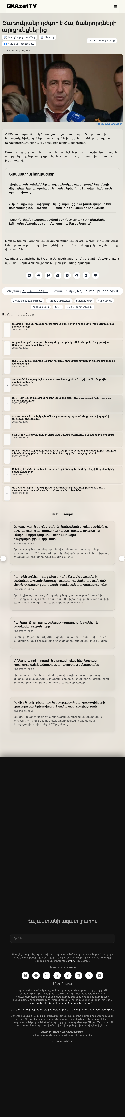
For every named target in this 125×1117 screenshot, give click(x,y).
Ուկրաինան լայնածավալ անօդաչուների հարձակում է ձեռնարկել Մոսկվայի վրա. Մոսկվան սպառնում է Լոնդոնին (61, 343)
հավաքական (41, 306)
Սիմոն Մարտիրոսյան (79, 306)
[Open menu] (115, 6)
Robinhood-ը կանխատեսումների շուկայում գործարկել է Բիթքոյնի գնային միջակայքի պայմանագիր (63, 362)
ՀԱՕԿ (57, 306)
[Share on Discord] (39, 275)
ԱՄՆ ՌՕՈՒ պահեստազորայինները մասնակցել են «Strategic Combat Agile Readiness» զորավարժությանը (62, 399)
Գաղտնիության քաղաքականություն (92, 1009)
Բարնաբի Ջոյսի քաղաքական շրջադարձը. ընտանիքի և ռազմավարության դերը (56, 624)
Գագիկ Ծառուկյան (59, 300)
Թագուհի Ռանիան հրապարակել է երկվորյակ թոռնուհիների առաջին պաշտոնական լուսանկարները (63, 325)
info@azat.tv (68, 960)
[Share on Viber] (95, 275)
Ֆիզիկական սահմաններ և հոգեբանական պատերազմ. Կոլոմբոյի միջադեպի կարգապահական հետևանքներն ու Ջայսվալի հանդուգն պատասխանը (60, 188)
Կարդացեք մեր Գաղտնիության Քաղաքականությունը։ (62, 1003)
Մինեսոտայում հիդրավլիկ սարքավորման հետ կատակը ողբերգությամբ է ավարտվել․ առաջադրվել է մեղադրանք (56, 663)
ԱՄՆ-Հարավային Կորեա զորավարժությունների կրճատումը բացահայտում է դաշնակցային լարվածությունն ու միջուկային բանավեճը (58, 488)
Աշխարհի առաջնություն (27, 300)
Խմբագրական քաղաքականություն (47, 1009)
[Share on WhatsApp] (58, 275)
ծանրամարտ (84, 300)
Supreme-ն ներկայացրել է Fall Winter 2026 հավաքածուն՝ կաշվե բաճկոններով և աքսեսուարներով (59, 380)
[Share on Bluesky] (48, 275)
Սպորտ (26, 50)
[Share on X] (67, 275)
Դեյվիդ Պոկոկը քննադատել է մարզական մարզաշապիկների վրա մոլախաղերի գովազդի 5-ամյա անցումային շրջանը (59, 704)
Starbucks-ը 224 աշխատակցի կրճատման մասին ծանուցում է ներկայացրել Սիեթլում (63, 435)
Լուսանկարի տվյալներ (110, 123)
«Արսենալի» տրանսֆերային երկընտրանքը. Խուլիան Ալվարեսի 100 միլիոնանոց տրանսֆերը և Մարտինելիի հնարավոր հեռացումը (60, 206)
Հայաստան (105, 300)
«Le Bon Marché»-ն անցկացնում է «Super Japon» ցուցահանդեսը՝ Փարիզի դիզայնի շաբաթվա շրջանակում (61, 417)
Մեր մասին (17, 1009)
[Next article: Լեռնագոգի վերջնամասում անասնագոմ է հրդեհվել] (121, 558)
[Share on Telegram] (29, 275)
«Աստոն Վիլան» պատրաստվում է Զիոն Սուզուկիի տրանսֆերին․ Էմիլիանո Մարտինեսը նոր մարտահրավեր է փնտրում (58, 221)
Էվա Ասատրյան (35, 291)
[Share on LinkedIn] (86, 275)
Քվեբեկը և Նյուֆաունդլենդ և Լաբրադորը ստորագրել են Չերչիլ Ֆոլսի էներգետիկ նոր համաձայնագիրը (63, 470)
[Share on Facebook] (76, 275)
